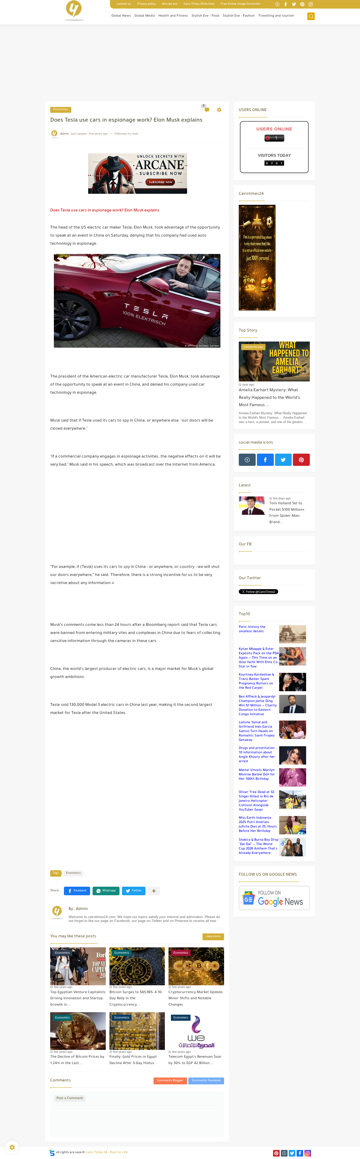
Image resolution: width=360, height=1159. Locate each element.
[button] (77, 891)
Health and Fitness (173, 16)
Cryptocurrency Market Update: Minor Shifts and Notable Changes (195, 999)
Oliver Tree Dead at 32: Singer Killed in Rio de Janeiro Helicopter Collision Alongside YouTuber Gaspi (257, 801)
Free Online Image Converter (240, 4)
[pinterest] (302, 4)
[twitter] (294, 4)
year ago (248, 384)
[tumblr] (277, 4)
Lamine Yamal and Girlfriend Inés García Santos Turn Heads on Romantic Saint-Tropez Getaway (257, 731)
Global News (121, 16)
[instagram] (310, 4)
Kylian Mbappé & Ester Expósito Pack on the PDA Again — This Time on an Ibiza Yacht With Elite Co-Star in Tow (259, 658)
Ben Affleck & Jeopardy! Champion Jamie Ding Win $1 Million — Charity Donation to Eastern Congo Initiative (258, 705)
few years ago (63, 987)
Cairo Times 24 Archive (199, 4)
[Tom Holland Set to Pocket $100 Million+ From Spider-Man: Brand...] (252, 505)
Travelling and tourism (276, 16)
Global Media (144, 16)
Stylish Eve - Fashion (239, 16)
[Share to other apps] (154, 891)
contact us (124, 4)
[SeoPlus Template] (52, 1152)
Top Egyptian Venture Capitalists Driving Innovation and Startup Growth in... (78, 999)
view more (213, 936)
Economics (60, 109)
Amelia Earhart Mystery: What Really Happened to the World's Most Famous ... (269, 398)
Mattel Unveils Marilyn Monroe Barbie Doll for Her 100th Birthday (257, 775)
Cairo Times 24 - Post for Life (106, 1152)
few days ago (282, 498)
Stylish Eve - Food (205, 16)
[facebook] (285, 4)
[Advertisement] (180, 63)
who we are (169, 4)
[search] (311, 16)
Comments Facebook (206, 1080)
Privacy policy (146, 4)
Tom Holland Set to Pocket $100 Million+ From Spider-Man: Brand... (286, 513)
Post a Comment (70, 1098)
